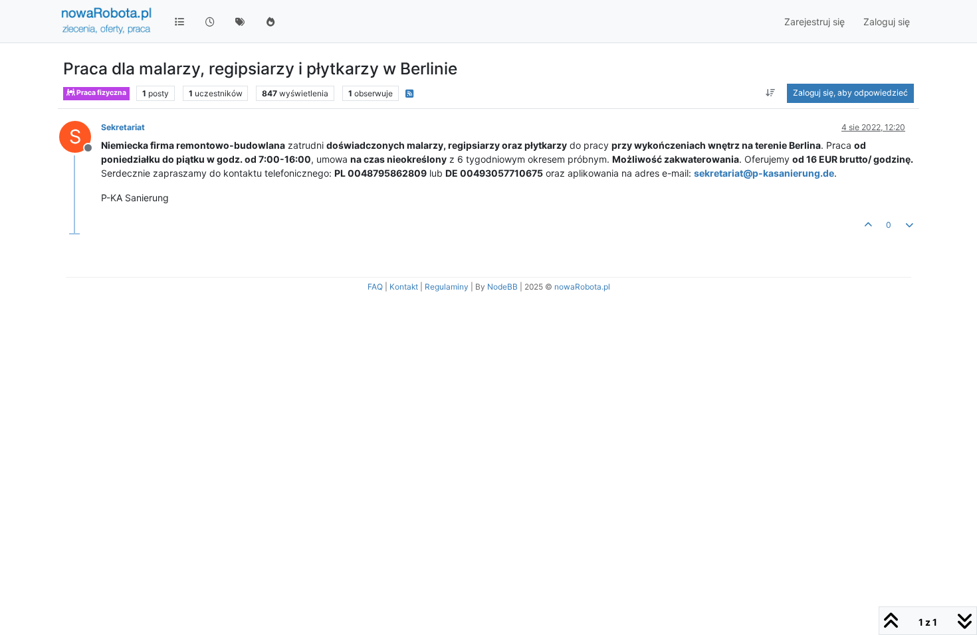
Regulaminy (447, 287)
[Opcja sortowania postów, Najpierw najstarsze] (771, 93)
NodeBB (502, 287)
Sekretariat (123, 127)
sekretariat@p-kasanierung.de (764, 173)
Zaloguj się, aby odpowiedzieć (850, 93)
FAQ (375, 287)
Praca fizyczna (100, 92)
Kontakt (403, 287)
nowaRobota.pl (582, 287)
